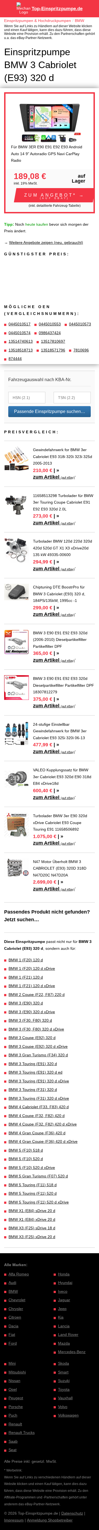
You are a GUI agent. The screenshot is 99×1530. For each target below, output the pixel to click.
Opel (13, 1389)
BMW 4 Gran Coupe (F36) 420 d (37, 1133)
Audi (12, 1282)
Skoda (63, 1363)
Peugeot (16, 1398)
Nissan (14, 1380)
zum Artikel (54, 477)
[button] (54, 195)
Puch (13, 1415)
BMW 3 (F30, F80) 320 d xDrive (36, 1029)
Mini (12, 1363)
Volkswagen (68, 1415)
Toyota (64, 1389)
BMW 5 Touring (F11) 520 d (33, 1193)
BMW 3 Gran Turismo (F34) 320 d (38, 1055)
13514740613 (21, 341)
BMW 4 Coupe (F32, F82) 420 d (37, 1115)
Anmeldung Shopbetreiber (50, 1520)
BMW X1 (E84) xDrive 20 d (32, 1219)
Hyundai (65, 1282)
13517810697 (53, 341)
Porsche (16, 1407)
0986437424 (50, 333)
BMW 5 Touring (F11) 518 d (33, 1185)
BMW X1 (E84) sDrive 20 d (32, 1210)
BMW (79, 20)
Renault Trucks (22, 1432)
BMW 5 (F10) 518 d (26, 1150)
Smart (63, 1372)
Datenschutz (72, 1513)
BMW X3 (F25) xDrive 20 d (32, 1237)
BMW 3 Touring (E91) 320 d (33, 1064)
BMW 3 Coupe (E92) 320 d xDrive (38, 1046)
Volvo (62, 1407)
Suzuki (64, 1380)
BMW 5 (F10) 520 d (26, 1159)
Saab (13, 1441)
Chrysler (16, 1308)
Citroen (15, 1317)
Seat (12, 1450)
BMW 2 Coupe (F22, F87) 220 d (37, 994)
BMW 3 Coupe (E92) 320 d (32, 1037)
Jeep (62, 1308)
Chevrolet (17, 1300)
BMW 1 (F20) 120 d (26, 960)
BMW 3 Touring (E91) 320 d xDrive (39, 1081)
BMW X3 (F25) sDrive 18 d (32, 1228)
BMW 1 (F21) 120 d (26, 977)
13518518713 (21, 350)
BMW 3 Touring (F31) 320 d (33, 1089)
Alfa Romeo (19, 1274)
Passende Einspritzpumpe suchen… (49, 411)
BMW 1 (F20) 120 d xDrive (32, 968)
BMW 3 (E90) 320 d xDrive (32, 1012)
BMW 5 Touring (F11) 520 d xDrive (39, 1202)
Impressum (14, 1520)
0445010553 (50, 324)
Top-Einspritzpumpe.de (57, 8)
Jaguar (64, 1300)
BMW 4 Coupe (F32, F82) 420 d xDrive (43, 1124)
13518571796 (53, 350)
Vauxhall (65, 1398)
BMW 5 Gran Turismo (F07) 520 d (38, 1176)
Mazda (64, 1343)
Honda (64, 1274)
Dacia (13, 1326)
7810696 (81, 350)
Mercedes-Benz (72, 1352)
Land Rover (68, 1334)
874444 (15, 358)
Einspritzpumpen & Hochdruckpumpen (37, 20)
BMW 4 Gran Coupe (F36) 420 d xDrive (43, 1141)
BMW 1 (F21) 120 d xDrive (32, 986)
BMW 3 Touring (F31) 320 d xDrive (39, 1098)
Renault (15, 1424)
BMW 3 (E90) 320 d (26, 1003)
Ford (13, 1343)
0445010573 (80, 324)
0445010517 (20, 324)
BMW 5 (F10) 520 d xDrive (32, 1167)
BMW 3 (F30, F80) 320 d (30, 1020)
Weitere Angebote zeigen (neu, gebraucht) (46, 242)
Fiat (12, 1334)
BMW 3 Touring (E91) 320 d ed (35, 1072)
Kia (61, 1317)
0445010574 (20, 333)
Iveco (62, 1291)
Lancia (64, 1326)
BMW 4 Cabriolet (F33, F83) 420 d (39, 1107)
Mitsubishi (17, 1372)
